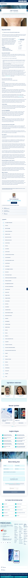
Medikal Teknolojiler (15, 537)
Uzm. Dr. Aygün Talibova (7, 395)
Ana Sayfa (11, 11)
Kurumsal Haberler (15, 541)
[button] (11, 426)
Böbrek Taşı (4, 420)
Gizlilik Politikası (25, 536)
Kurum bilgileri (21, 533)
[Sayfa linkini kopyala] (18, 16)
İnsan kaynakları (20, 527)
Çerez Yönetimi (25, 544)
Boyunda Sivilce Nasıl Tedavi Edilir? (7, 50)
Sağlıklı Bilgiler (16, 535)
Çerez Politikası (9, 575)
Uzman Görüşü (16, 539)
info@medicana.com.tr (6, 536)
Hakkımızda (15, 526)
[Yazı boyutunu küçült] (14, 16)
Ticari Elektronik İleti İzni (25, 541)
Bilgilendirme (18, 483)
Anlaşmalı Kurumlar (15, 531)
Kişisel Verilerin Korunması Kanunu (9, 483)
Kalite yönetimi (21, 539)
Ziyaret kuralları (20, 535)
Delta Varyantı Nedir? (19, 420)
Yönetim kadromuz (20, 531)
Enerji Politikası (21, 543)
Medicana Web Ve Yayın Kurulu (25, 539)
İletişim (15, 542)
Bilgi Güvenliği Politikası (25, 531)
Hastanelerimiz (16, 527)
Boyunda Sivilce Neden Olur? (7, 49)
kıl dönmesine (20, 96)
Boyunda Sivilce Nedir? (6, 48)
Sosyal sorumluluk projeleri (20, 537)
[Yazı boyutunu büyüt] (12, 16)
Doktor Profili (14, 202)
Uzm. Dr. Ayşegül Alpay (21, 395)
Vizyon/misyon (21, 528)
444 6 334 (2, 1)
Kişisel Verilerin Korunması (25, 533)
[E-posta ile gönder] (10, 16)
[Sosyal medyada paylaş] (16, 16)
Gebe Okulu (20, 540)
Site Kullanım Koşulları (25, 529)
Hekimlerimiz (16, 532)
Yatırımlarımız (21, 529)
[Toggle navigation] (27, 4)
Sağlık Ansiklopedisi (15, 11)
